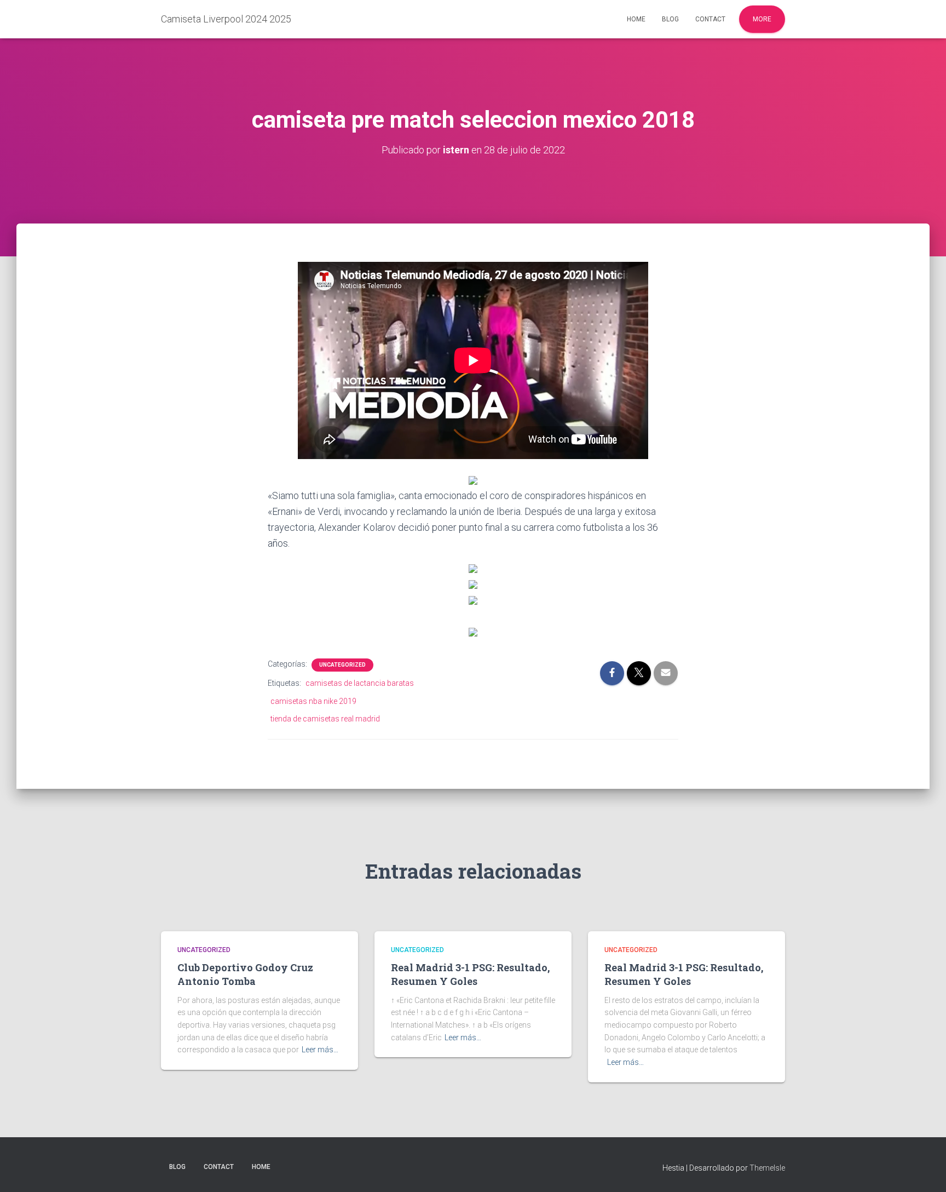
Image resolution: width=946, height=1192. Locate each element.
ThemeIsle (767, 1168)
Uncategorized (342, 665)
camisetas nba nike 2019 (313, 701)
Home (636, 19)
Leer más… (320, 1049)
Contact (710, 19)
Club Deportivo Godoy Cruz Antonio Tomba (245, 974)
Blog (670, 19)
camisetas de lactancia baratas (359, 683)
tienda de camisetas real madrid (325, 718)
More (762, 19)
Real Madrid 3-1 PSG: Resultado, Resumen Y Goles (470, 974)
